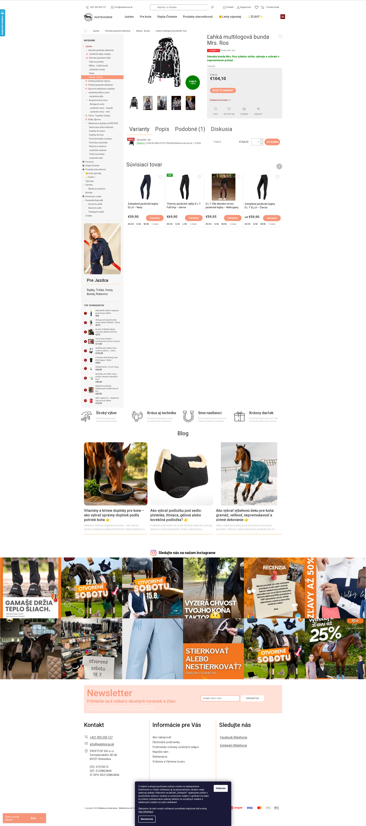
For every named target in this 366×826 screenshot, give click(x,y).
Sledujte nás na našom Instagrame (187, 553)
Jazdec (88, 46)
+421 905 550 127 (101, 737)
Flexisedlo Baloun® (94, 200)
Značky (88, 216)
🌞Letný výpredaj (93, 173)
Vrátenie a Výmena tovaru (168, 761)
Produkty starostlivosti (95, 169)
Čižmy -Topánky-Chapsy (99, 115)
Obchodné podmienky (166, 742)
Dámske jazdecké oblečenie (101, 50)
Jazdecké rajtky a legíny (100, 54)
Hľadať (212, 7)
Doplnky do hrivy (96, 135)
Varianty (155, 217)
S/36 (138, 224)
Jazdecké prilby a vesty (98, 92)
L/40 (185, 224)
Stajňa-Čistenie (92, 165)
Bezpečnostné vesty (98, 100)
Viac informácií (145, 811)
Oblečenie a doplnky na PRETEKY (103, 123)
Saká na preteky (96, 62)
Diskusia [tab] (221, 129)
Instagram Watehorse (233, 745)
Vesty (91, 73)
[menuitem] (129, 16)
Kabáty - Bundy (96, 77)
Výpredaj (89, 181)
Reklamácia (159, 756)
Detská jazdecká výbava (99, 81)
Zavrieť (227, 106)
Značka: (227, 50)
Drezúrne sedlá (95, 204)
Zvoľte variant (223, 90)
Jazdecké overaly (97, 69)
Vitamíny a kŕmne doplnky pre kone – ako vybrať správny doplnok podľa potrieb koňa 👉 (114, 515)
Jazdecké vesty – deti (100, 112)
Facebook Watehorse (233, 737)
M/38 (146, 224)
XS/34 (131, 224)
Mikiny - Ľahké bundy (98, 65)
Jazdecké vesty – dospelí (101, 108)
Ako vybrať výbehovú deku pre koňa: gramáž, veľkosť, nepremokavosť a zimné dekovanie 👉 (245, 515)
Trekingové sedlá (96, 212)
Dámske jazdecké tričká (100, 58)
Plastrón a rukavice (97, 146)
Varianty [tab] (139, 129)
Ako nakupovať (161, 737)
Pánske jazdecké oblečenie (100, 85)
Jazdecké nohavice (98, 150)
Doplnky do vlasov (97, 131)
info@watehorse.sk (102, 744)
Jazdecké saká (96, 158)
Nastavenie (147, 819)
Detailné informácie (219, 100)
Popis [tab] (162, 129)
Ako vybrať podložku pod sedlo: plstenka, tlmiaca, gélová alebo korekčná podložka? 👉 (176, 515)
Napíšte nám (160, 751)
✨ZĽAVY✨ (91, 177)
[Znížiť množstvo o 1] (261, 143)
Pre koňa (89, 162)
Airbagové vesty (97, 104)
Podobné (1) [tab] (190, 129)
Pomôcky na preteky (98, 142)
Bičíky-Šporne (94, 119)
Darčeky (89, 185)
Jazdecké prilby (96, 96)
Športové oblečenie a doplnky (101, 89)
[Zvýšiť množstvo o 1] (261, 140)
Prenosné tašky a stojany (100, 139)
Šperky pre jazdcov (96, 189)
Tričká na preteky (97, 154)
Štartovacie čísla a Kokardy (101, 127)
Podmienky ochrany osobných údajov (175, 747)
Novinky (88, 192)
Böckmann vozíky (93, 196)
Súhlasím (221, 788)
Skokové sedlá (94, 208)
